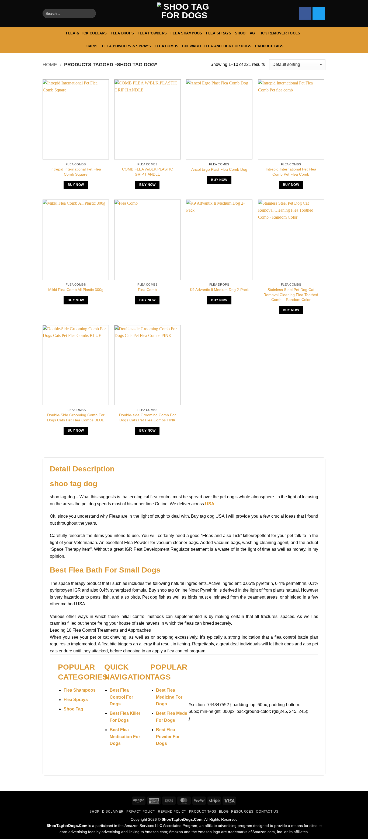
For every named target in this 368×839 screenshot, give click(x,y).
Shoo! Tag (245, 33)
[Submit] (90, 13)
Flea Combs (167, 46)
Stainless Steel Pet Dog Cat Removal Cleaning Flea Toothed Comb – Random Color (290, 294)
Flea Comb (147, 289)
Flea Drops (122, 33)
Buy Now (76, 184)
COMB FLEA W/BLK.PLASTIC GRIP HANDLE (147, 171)
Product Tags (269, 46)
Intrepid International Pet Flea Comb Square (75, 171)
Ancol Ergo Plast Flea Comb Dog (219, 169)
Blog (223, 811)
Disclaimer (113, 811)
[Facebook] (305, 13)
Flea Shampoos (186, 33)
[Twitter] (319, 13)
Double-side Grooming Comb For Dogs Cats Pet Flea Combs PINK (147, 417)
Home (50, 64)
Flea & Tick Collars (86, 33)
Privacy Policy (140, 811)
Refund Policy (172, 811)
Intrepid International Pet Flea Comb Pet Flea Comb (291, 171)
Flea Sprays (218, 33)
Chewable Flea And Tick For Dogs (216, 46)
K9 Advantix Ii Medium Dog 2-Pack (219, 289)
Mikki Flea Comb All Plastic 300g (75, 289)
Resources (242, 811)
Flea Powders (152, 33)
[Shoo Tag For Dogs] (184, 13)
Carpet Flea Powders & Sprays (118, 46)
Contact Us (267, 811)
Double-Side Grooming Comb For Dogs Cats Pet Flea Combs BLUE (76, 417)
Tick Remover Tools (279, 33)
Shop (94, 811)
